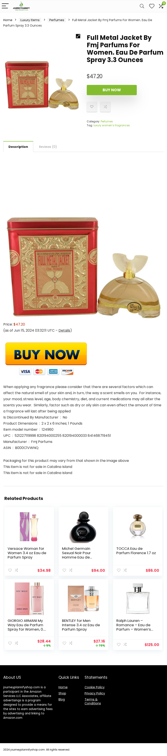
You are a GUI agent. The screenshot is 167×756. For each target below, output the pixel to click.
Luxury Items (30, 20)
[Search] (142, 6)
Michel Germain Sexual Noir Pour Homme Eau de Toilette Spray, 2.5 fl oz (79, 557)
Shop (62, 693)
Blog (61, 699)
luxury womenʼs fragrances (112, 125)
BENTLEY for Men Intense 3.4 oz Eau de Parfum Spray (81, 625)
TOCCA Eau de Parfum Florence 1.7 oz (136, 550)
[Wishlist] (151, 6)
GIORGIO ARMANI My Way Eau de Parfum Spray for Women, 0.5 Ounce (27, 627)
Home (7, 20)
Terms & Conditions (93, 701)
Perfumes (56, 20)
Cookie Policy (95, 687)
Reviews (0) (48, 147)
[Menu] (5, 6)
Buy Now (112, 90)
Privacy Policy (95, 693)
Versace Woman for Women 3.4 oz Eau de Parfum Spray (27, 553)
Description (18, 147)
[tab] (18, 146)
